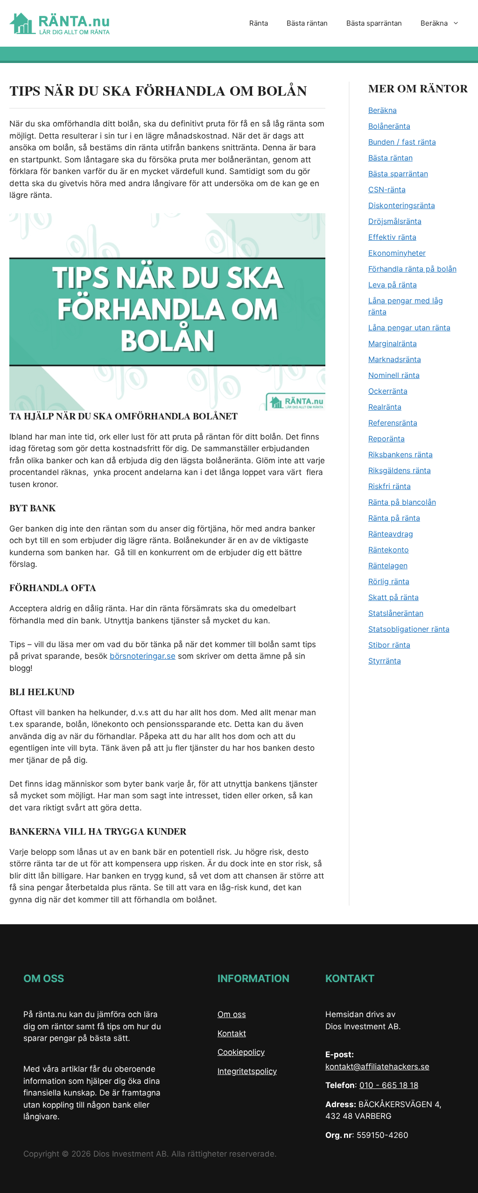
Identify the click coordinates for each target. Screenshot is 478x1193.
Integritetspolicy (247, 1071)
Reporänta (386, 438)
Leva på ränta (392, 284)
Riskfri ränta (389, 486)
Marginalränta (392, 343)
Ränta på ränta (394, 518)
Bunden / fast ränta (402, 142)
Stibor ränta (389, 644)
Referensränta (392, 422)
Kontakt (232, 1033)
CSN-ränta (387, 189)
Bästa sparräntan (374, 23)
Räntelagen (388, 565)
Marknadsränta (394, 359)
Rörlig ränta (388, 581)
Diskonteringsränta (401, 205)
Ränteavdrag (390, 533)
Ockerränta (388, 391)
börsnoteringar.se (143, 656)
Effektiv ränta (392, 237)
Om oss (232, 1014)
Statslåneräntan (395, 613)
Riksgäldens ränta (399, 470)
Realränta (384, 407)
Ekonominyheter (397, 253)
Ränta (258, 23)
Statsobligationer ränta (409, 629)
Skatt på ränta (393, 597)
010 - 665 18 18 (388, 1085)
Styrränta (384, 660)
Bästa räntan (307, 23)
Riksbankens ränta (400, 454)
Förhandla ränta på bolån (412, 268)
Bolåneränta (389, 126)
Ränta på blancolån (402, 502)
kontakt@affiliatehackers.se (377, 1066)
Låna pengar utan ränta (409, 327)
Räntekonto (388, 549)
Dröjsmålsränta (395, 221)
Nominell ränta (394, 375)
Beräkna (434, 23)
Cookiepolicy (241, 1052)
